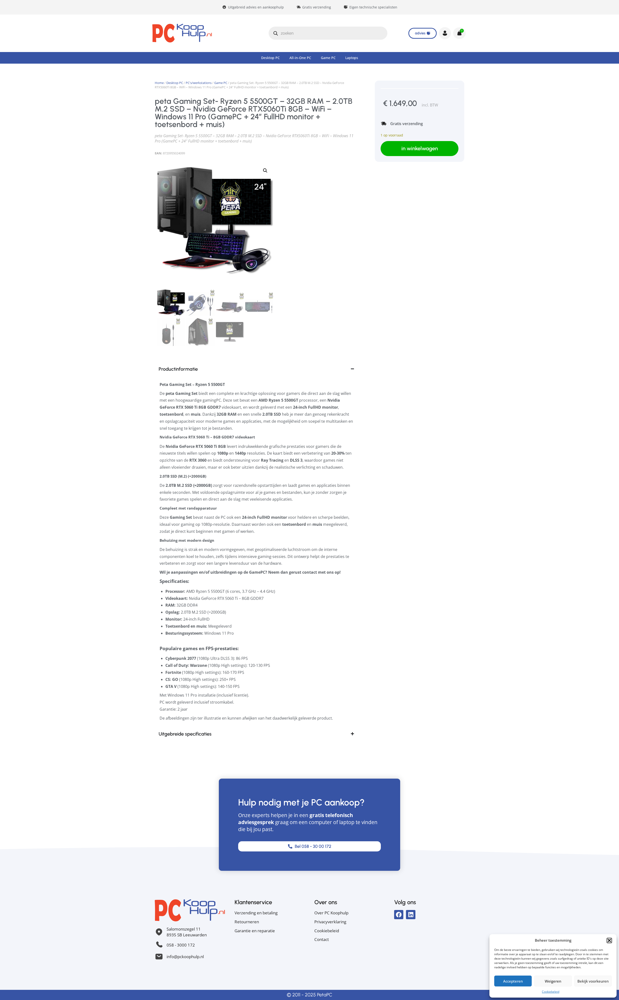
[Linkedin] (410, 914)
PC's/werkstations (199, 83)
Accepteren (513, 981)
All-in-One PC (300, 57)
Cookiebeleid (550, 992)
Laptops (351, 57)
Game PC (328, 57)
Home (159, 83)
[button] (609, 940)
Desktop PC (270, 57)
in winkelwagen (419, 148)
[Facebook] (398, 914)
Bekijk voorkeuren (593, 981)
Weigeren (553, 981)
